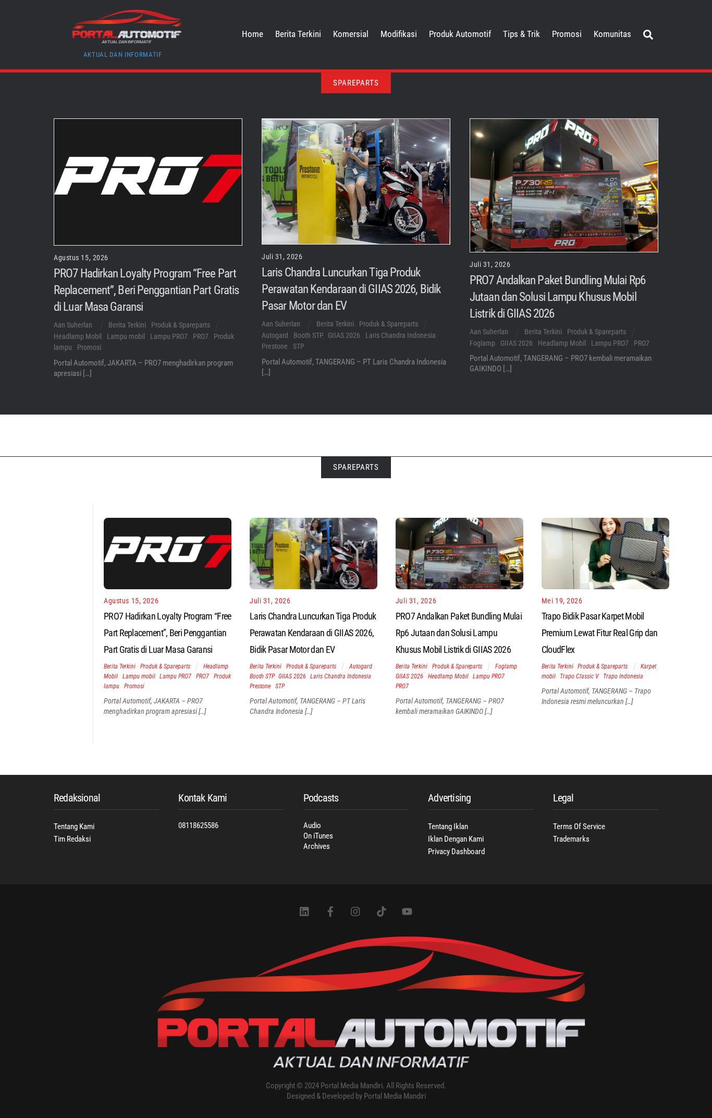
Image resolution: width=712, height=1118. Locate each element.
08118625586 (198, 825)
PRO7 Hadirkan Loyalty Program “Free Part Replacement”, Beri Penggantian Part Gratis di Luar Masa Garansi (146, 289)
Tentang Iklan (448, 826)
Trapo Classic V (579, 676)
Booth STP (308, 335)
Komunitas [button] (612, 34)
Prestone (275, 346)
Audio (312, 825)
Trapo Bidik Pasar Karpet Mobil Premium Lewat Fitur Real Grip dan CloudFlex (600, 633)
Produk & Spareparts (180, 325)
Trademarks (571, 839)
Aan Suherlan (73, 325)
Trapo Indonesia (623, 676)
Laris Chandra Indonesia (400, 335)
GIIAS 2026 (344, 335)
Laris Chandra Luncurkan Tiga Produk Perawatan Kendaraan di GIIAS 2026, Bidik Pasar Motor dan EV (351, 288)
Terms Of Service (579, 826)
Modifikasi (398, 34)
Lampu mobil (126, 336)
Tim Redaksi (72, 839)
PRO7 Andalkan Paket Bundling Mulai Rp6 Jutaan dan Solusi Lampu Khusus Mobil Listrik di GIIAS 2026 (557, 296)
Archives (316, 846)
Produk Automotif (460, 34)
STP (298, 346)
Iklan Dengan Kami (456, 839)
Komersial (351, 34)
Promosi (567, 34)
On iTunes (318, 836)
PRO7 (200, 336)
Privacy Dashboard (456, 851)
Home (252, 34)
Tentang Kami (74, 826)
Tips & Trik (521, 34)
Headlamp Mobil (78, 336)
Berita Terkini (298, 34)
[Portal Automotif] (127, 40)
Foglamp (482, 343)
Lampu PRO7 (169, 336)
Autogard (275, 335)
